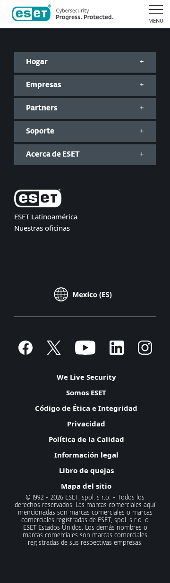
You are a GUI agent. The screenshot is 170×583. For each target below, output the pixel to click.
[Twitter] (53, 352)
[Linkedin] (116, 352)
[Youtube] (85, 352)
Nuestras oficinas (42, 228)
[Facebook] (25, 352)
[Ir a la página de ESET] (62, 14)
